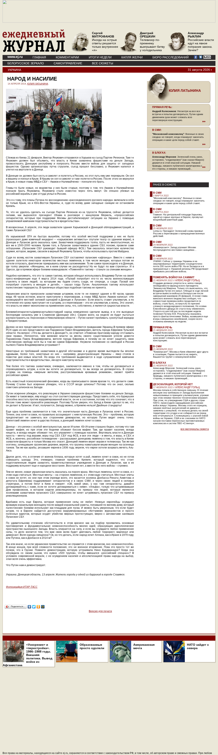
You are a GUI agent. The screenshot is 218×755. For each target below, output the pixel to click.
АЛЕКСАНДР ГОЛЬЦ (187, 280)
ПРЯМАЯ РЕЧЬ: (162, 107)
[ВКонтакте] (29, 606)
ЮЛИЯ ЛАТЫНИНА (37, 83)
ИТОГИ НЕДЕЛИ (100, 57)
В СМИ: (157, 129)
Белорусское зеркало (25, 63)
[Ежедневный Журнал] (34, 51)
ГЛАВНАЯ (39, 57)
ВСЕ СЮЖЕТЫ (102, 63)
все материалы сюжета (195, 429)
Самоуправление (68, 63)
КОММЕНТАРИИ (67, 57)
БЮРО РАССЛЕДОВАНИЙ (170, 57)
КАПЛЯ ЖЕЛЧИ (132, 57)
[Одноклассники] (38, 606)
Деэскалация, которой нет (173, 384)
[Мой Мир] (43, 606)
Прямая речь (162, 327)
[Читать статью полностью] (178, 121)
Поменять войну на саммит (173, 277)
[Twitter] (34, 606)
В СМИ (157, 192)
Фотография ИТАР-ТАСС (21, 586)
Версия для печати (100, 611)
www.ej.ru (15, 57)
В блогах (159, 362)
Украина (14, 70)
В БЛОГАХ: (159, 152)
